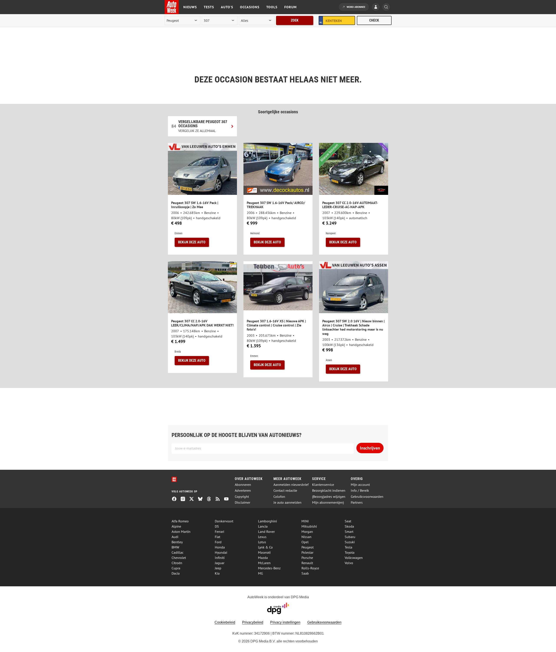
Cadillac (178, 552)
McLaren (264, 563)
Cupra (176, 568)
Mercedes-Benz (269, 568)
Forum (290, 7)
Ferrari (219, 531)
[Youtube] (228, 499)
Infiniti (220, 557)
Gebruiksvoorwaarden (367, 497)
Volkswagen (354, 557)
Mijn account (360, 485)
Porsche (307, 557)
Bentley (177, 542)
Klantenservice (323, 485)
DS (217, 526)
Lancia (263, 526)
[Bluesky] (202, 499)
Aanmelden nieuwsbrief (291, 485)
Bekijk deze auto (191, 242)
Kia (217, 573)
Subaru (350, 537)
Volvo (349, 563)
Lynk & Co (265, 547)
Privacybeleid (252, 622)
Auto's (227, 7)
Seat (348, 521)
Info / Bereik (360, 490)
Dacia (176, 573)
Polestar (307, 552)
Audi (175, 537)
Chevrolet (179, 557)
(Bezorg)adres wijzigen (328, 497)
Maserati (264, 552)
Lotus (262, 542)
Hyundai (221, 552)
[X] (193, 499)
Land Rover (266, 531)
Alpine (176, 526)
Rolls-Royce (310, 568)
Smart (349, 531)
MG (260, 573)
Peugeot (307, 547)
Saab (305, 573)
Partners (357, 502)
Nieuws (190, 7)
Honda (220, 547)
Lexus (262, 537)
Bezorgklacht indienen (328, 490)
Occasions (249, 7)
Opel (305, 542)
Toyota (349, 552)
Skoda (349, 526)
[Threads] (210, 499)
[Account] (377, 7)
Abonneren (243, 485)
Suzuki (350, 542)
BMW (175, 547)
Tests (209, 7)
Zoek (294, 20)
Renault (307, 563)
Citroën (177, 563)
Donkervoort (224, 521)
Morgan (307, 531)
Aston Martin (181, 531)
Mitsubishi (309, 526)
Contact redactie (285, 490)
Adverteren (243, 490)
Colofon (279, 497)
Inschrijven (370, 448)
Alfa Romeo (180, 521)
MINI (305, 521)
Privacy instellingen (285, 622)
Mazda (263, 557)
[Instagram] (184, 499)
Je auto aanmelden (287, 502)
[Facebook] (176, 499)
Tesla (348, 547)
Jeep (218, 568)
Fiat (217, 537)
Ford (218, 542)
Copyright (242, 497)
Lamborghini (267, 521)
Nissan (306, 537)
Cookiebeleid (225, 622)
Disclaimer (242, 502)
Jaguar (219, 563)
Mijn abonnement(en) (328, 502)
